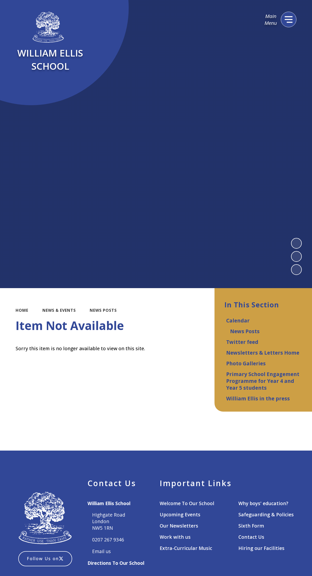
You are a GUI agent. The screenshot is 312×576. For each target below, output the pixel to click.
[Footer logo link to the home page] (45, 518)
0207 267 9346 (108, 539)
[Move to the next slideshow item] (296, 256)
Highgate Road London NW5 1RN (108, 521)
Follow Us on (43, 558)
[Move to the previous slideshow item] (296, 243)
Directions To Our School (116, 563)
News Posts (103, 310)
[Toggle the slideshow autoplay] (296, 269)
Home (22, 310)
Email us (101, 551)
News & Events (59, 310)
